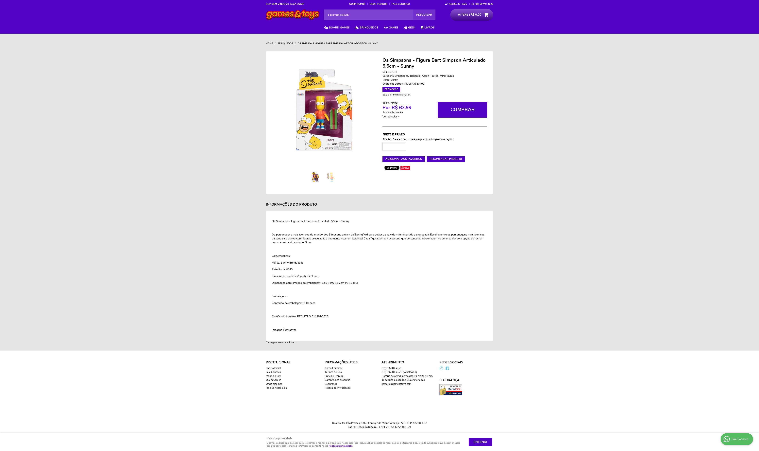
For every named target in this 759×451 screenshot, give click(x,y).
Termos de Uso (333, 372)
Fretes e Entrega (334, 376)
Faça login (297, 4)
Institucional (278, 362)
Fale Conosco (401, 4)
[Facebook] (447, 368)
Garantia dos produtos (337, 380)
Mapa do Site (273, 376)
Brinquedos (369, 27)
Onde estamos (274, 384)
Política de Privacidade (338, 388)
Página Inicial (273, 368)
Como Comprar (333, 368)
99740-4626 (457, 4)
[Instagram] (441, 368)
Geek (411, 27)
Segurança (331, 384)
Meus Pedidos (378, 4)
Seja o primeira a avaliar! (396, 95)
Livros (429, 27)
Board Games (339, 27)
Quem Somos (357, 4)
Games (393, 27)
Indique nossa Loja (276, 388)
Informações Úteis (341, 362)
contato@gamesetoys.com (396, 384)
